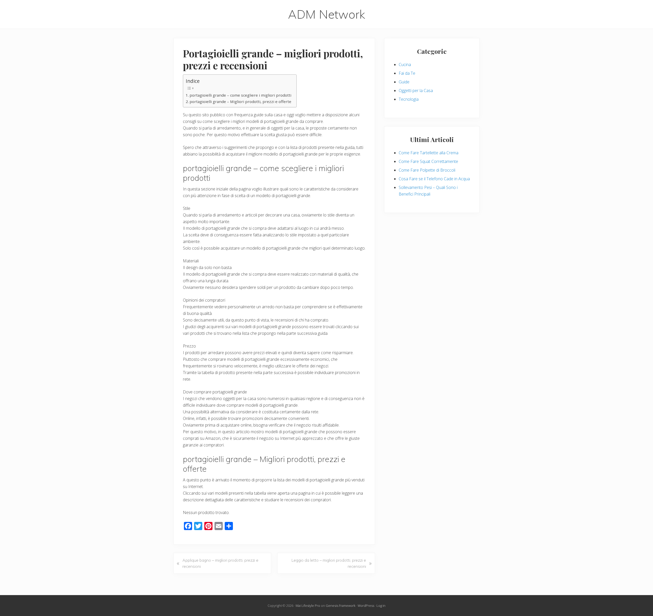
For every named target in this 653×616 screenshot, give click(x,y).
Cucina (405, 64)
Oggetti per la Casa (416, 90)
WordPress (366, 605)
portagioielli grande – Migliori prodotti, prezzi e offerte (240, 101)
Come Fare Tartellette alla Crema (428, 153)
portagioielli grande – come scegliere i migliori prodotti (240, 95)
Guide (404, 82)
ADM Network (326, 14)
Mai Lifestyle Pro (308, 605)
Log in (380, 605)
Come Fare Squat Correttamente (428, 161)
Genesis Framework (340, 605)
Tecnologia (409, 99)
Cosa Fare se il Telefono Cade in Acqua (434, 179)
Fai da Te (407, 73)
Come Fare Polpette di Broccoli (427, 170)
